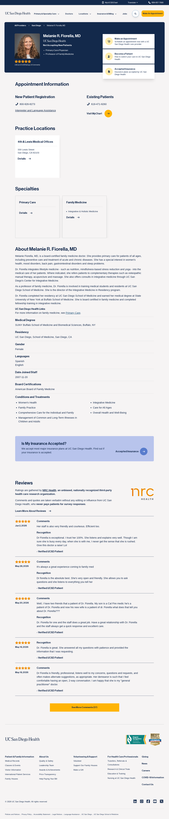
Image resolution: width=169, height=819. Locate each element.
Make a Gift (78, 770)
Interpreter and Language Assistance (35, 110)
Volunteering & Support (85, 757)
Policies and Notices (12, 814)
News (144, 763)
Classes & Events (12, 765)
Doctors (69, 14)
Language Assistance (72, 814)
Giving (145, 757)
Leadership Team (46, 765)
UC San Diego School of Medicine (106, 814)
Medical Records (12, 761)
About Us (44, 757)
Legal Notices (57, 814)
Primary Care (27, 202)
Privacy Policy (27, 814)
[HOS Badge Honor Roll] (155, 739)
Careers (146, 770)
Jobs (125, 14)
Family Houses (11, 779)
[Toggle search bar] (135, 13)
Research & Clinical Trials (119, 769)
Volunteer (77, 761)
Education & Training (116, 774)
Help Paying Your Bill (48, 779)
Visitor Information (13, 770)
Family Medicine (76, 202)
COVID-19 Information (153, 777)
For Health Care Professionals (123, 757)
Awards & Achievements (49, 770)
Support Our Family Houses (85, 765)
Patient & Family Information (19, 757)
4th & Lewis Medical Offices (35, 141)
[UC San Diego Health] (27, 739)
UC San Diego (87, 814)
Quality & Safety (46, 761)
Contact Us (147, 784)
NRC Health (49, 490)
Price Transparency (47, 774)
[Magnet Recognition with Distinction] (136, 739)
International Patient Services (17, 774)
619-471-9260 (99, 104)
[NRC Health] (142, 497)
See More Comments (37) (84, 707)
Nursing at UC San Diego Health (121, 778)
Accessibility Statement (42, 814)
